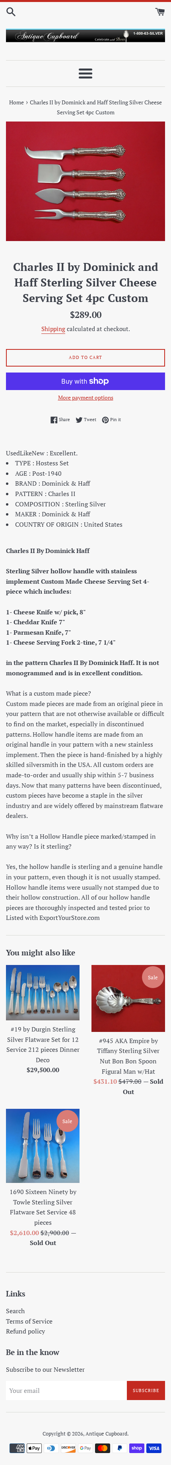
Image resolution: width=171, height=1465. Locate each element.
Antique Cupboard (106, 1433)
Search (15, 1310)
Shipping (53, 329)
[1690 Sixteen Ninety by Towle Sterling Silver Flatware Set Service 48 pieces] (43, 1146)
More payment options (85, 397)
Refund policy (25, 1331)
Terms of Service (29, 1321)
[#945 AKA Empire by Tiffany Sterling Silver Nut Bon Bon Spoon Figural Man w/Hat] (128, 998)
